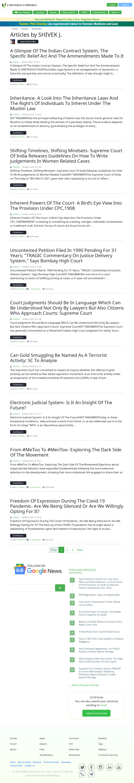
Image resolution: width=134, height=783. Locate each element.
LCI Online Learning (107, 754)
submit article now (96, 713)
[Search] (60, 588)
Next (80, 550)
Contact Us (30, 765)
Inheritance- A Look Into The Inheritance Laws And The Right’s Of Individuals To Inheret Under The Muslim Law (64, 103)
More (114, 12)
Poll (71, 743)
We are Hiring (24, 762)
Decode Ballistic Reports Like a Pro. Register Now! (67, 19)
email (103, 705)
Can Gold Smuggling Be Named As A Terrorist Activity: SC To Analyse (58, 357)
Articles (82, 570)
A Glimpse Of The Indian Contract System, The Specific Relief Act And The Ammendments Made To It (67, 53)
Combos (40, 12)
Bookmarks (74, 754)
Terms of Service (51, 762)
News (42, 738)
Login (112, 4)
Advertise (37, 762)
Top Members (46, 754)
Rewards (102, 738)
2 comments (35, 289)
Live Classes (24, 12)
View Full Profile (28, 41)
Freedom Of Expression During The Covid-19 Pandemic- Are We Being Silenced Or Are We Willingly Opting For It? (66, 506)
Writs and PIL (69, 12)
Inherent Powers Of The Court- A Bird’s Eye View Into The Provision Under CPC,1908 (66, 205)
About (13, 762)
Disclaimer (66, 762)
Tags (100, 743)
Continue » (18, 80)
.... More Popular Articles (84, 685)
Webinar (102, 749)
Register (125, 4)
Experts (43, 743)
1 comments (35, 539)
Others (22, 84)
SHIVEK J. (16, 62)
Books (53, 12)
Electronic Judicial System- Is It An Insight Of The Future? (61, 405)
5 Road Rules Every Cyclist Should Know (99, 632)
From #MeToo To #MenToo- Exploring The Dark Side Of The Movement (65, 452)
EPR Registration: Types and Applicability (99, 595)
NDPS (84, 12)
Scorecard (74, 738)
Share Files (74, 749)
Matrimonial (99, 12)
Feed (42, 749)
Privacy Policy (16, 765)
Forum (13, 743)
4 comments (35, 487)
